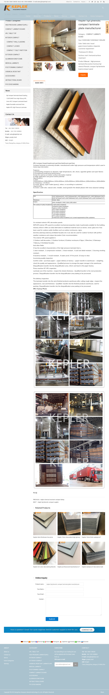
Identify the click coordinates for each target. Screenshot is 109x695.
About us (37, 16)
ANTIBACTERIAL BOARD (13, 80)
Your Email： (41, 594)
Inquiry (83, 1)
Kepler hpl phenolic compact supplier (48, 502)
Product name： (40, 584)
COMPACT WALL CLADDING (16, 42)
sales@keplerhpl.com (44, 1)
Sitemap (6, 663)
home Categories (96, 16)
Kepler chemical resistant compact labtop (52, 499)
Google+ (95, 1)
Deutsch (25, 641)
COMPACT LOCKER (13, 46)
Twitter (92, 1)
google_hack (13, 137)
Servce (64, 16)
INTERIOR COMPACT (12, 37)
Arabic (79, 641)
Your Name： (41, 589)
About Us (69, 1)
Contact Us (76, 1)
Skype (103, 1)
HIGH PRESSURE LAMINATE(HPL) (16, 25)
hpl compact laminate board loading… (17, 95)
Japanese (65, 641)
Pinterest (101, 1)
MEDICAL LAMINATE (12, 63)
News (56, 16)
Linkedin (98, 1)
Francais (41, 641)
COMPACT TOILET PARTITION (17, 50)
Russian (85, 641)
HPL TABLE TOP (10, 33)
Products (47, 16)
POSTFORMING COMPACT (14, 67)
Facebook (89, 1)
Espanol (33, 641)
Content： (42, 599)
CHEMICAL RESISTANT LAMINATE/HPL (12, 72)
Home (28, 16)
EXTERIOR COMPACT (12, 54)
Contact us (83, 16)
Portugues (56, 641)
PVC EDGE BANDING (12, 84)
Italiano (48, 641)
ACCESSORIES (10, 76)
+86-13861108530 (11, 1)
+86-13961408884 (26, 1)
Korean (72, 641)
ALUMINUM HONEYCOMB (13, 59)
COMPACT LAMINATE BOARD (15, 29)
